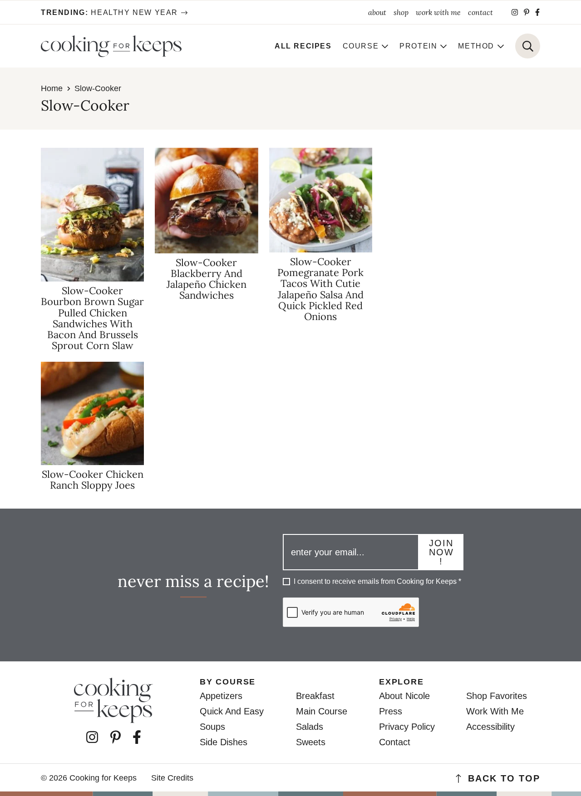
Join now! (441, 552)
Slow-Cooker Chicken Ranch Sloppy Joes (92, 479)
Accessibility (490, 727)
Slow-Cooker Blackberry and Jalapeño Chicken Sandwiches (206, 279)
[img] (514, 12)
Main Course (321, 711)
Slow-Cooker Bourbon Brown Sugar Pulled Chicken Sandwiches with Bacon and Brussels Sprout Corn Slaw (92, 318)
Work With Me (495, 711)
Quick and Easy (232, 711)
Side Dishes (223, 742)
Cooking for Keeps (111, 46)
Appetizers (221, 696)
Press (390, 711)
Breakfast (315, 696)
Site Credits (172, 777)
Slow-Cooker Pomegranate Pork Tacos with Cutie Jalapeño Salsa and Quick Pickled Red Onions (320, 289)
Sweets (310, 742)
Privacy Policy (407, 727)
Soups (212, 727)
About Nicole (404, 696)
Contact (394, 742)
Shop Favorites (496, 696)
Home (52, 88)
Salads (309, 727)
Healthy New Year (109, 12)
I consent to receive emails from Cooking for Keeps (377, 581)
